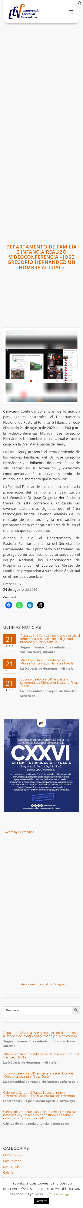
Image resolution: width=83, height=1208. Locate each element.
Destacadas (11, 1167)
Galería (8, 1172)
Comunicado (12, 1161)
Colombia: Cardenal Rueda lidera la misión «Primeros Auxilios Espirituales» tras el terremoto (39, 1094)
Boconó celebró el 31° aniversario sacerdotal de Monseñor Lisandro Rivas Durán (49, 682)
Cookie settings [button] (59, 1193)
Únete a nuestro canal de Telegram (41, 984)
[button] (80, 4)
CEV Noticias (12, 1155)
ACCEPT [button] (41, 1201)
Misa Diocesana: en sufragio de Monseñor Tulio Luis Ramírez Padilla (47, 661)
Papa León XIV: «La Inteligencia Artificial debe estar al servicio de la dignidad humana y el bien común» (50, 639)
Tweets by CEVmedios (18, 832)
